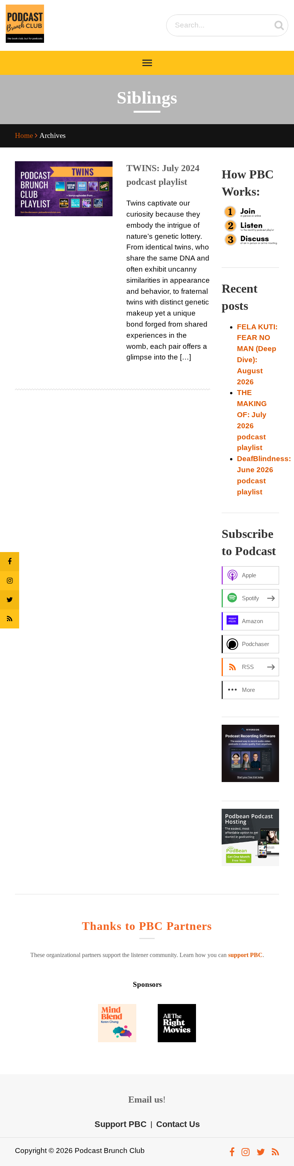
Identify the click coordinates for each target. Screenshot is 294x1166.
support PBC (245, 955)
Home (25, 135)
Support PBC (121, 1124)
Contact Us (178, 1124)
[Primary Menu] (147, 63)
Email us (145, 1099)
